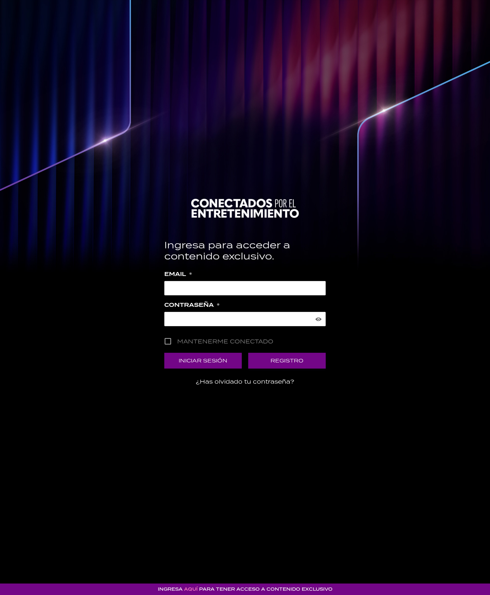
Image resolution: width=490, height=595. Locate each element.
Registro (286, 360)
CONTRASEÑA (192, 305)
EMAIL (178, 274)
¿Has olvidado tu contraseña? (245, 381)
